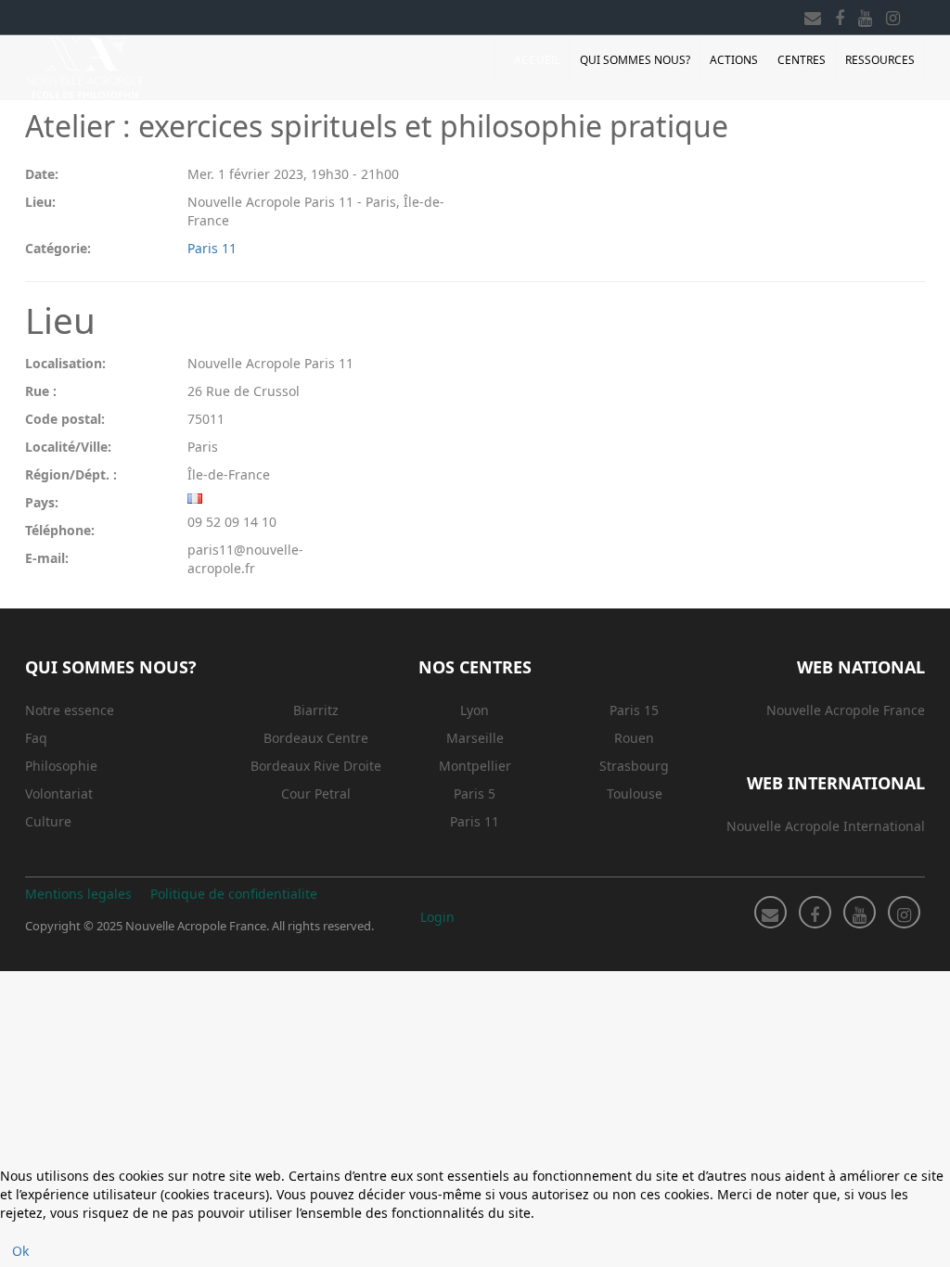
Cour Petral (316, 793)
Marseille (475, 738)
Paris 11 (212, 248)
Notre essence (69, 710)
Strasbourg (634, 765)
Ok (20, 1251)
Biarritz (316, 710)
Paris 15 (634, 710)
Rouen (634, 738)
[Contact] (813, 15)
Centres (801, 60)
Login (437, 917)
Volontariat (59, 793)
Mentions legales (78, 893)
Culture (48, 821)
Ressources (880, 60)
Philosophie (61, 765)
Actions (734, 60)
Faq (36, 738)
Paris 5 (474, 793)
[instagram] (893, 15)
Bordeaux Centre (315, 738)
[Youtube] (865, 15)
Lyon (474, 710)
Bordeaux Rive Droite (315, 765)
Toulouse (634, 793)
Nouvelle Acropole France (845, 710)
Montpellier (475, 765)
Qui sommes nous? (635, 60)
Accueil (537, 60)
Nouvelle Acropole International (825, 826)
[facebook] (839, 15)
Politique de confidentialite (233, 893)
